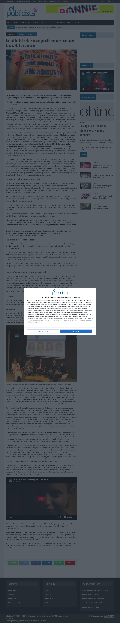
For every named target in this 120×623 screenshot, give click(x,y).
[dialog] (60, 311)
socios (44, 300)
